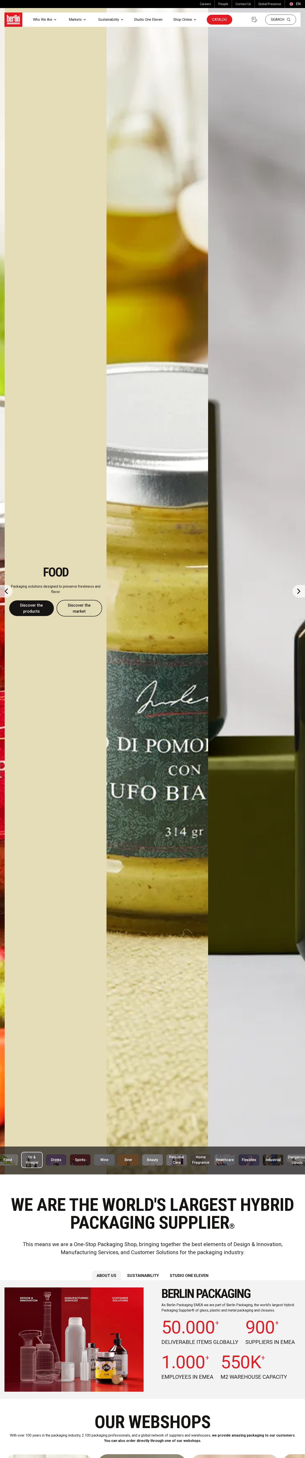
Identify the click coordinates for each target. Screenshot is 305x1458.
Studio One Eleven (148, 19)
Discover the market (176, 605)
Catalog (219, 19)
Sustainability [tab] (143, 1275)
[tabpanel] (152, 1339)
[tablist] (152, 1275)
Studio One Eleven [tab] (189, 1275)
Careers (205, 4)
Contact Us (243, 4)
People (223, 4)
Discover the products (128, 605)
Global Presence (269, 4)
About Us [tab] (106, 1275)
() (294, 4)
